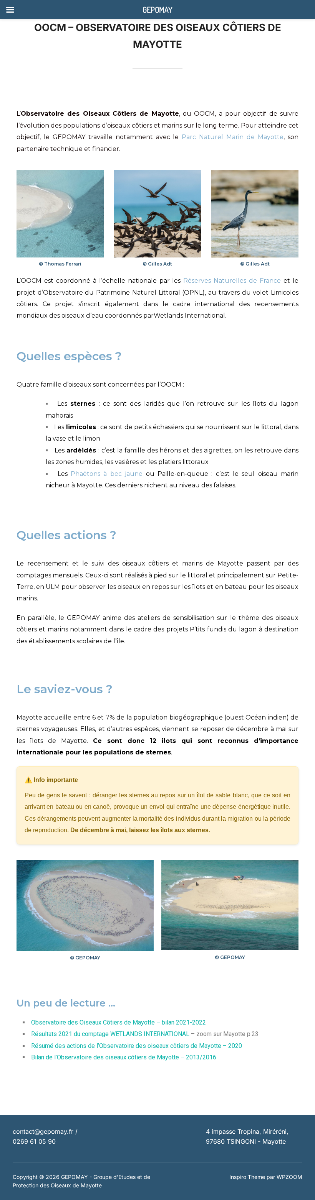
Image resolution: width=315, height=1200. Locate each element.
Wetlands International (189, 315)
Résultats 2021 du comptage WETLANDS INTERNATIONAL (110, 1034)
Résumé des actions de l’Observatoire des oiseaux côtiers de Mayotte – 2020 (136, 1045)
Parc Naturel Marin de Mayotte (233, 137)
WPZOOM (289, 1177)
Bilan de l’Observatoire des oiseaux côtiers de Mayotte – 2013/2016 (123, 1057)
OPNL (193, 292)
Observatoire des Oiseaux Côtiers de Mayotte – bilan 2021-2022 (118, 1022)
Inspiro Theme (247, 1177)
